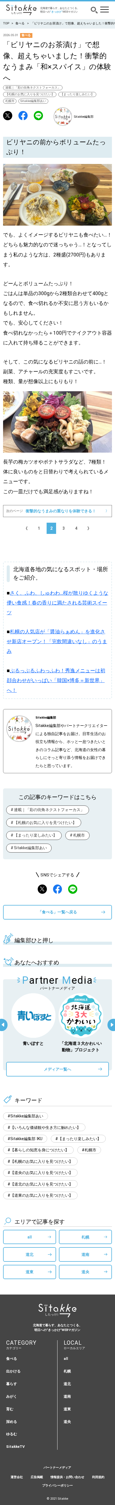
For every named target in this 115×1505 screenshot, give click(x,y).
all (29, 1237)
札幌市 (10, 101)
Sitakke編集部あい (33, 101)
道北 (29, 1254)
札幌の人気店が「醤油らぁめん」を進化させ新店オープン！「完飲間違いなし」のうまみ (57, 641)
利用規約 (98, 1477)
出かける (13, 1371)
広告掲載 (37, 1477)
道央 (85, 1272)
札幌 (85, 1237)
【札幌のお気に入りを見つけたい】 (29, 94)
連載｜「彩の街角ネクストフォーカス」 (33, 87)
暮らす (11, 1384)
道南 (85, 1254)
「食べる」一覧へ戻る (57, 912)
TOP (6, 23)
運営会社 (17, 1477)
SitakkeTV (15, 1446)
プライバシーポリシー (57, 1485)
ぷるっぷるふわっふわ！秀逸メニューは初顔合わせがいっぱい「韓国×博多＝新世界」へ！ (56, 680)
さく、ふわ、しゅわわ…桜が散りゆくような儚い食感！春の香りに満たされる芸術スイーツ (57, 602)
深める (11, 1422)
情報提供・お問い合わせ (67, 1477)
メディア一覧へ (57, 1069)
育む (9, 1409)
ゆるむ (11, 1434)
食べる (20, 23)
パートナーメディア (57, 1467)
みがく (11, 1396)
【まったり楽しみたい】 (77, 94)
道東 (29, 1272)
